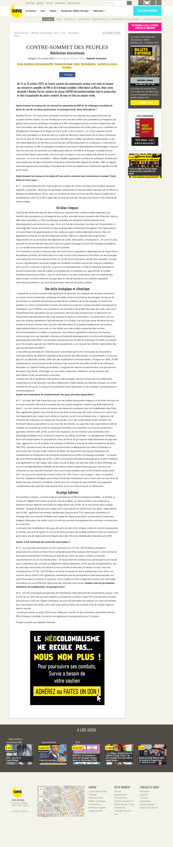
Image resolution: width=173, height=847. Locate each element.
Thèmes (52, 10)
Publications (98, 10)
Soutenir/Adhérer (147, 11)
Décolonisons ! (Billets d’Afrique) (74, 10)
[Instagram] (159, 3)
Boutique (30, 3)
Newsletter (60, 3)
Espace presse (74, 3)
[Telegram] (141, 3)
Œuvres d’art (84, 19)
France (59, 19)
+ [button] (41, 789)
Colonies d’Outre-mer (152, 19)
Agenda (40, 3)
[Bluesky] (147, 5)
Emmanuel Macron (100, 19)
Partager (68, 74)
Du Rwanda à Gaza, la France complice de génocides (145, 27)
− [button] (41, 793)
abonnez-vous (146, 102)
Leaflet (68, 816)
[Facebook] (153, 3)
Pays (42, 10)
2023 (56, 32)
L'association (30, 10)
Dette (77, 63)
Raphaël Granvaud (96, 58)
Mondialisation (88, 63)
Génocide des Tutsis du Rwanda (125, 19)
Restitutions (70, 19)
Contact (49, 3)
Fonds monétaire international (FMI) (35, 63)
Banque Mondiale (64, 63)
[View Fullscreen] (41, 799)
